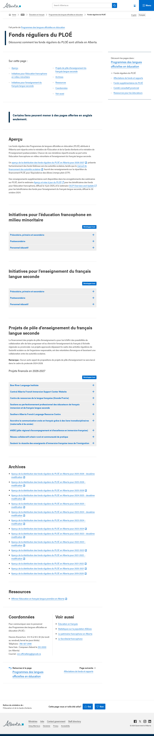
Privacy (55, 726)
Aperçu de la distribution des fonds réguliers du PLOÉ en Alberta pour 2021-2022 (47, 563)
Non (102, 706)
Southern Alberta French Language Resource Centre (35, 414)
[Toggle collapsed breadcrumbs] (22, 14)
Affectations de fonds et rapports (128, 77)
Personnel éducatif (19, 247)
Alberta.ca (13, 723)
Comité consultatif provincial (126, 87)
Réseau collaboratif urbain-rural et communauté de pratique (39, 436)
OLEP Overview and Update (81, 185)
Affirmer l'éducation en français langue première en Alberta (37, 598)
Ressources (60, 82)
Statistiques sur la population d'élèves (75, 628)
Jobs (42, 721)
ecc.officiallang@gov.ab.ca (29, 653)
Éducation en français (36, 14)
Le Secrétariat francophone (70, 638)
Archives (59, 76)
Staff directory (74, 721)
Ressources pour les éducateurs (128, 92)
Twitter (140, 721)
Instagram (144, 721)
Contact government (56, 721)
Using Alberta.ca (34, 726)
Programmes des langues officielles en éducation (66, 14)
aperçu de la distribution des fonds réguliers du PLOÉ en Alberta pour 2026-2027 (48, 162)
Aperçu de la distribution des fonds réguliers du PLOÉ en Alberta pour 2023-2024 (47, 528)
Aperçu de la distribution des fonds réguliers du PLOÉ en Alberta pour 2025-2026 (47, 490)
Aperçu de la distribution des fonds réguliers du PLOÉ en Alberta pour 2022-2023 (47, 550)
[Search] (114, 5)
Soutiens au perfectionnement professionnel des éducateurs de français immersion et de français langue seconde (45, 406)
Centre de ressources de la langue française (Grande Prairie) (39, 397)
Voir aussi (59, 93)
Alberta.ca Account (135, 5)
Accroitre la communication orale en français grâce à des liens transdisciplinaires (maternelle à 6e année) (49, 422)
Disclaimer (46, 726)
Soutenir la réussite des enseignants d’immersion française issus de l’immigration (49, 443)
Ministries (33, 721)
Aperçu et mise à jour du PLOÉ (47, 182)
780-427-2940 (25, 643)
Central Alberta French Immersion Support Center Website (38, 391)
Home (14, 14)
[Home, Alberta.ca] (11, 5)
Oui (89, 706)
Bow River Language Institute (24, 385)
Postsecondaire (17, 241)
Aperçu (15, 67)
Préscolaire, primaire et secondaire (27, 234)
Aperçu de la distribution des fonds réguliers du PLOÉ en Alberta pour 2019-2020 (47, 573)
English (134, 15)
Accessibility (65, 726)
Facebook (135, 721)
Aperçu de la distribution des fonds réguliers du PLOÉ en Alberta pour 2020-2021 (47, 568)
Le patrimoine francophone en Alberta (75, 633)
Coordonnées (61, 87)
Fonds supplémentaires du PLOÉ (128, 82)
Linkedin (149, 721)
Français (142, 15)
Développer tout (89, 226)
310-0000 (42, 646)
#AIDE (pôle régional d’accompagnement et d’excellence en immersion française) (49, 430)
